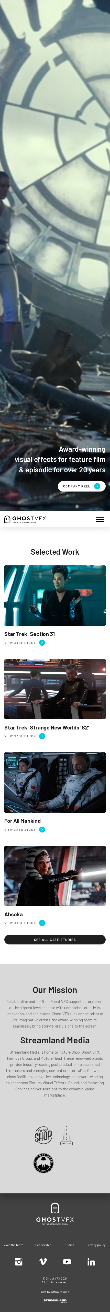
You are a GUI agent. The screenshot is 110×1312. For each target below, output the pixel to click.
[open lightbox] (81, 486)
